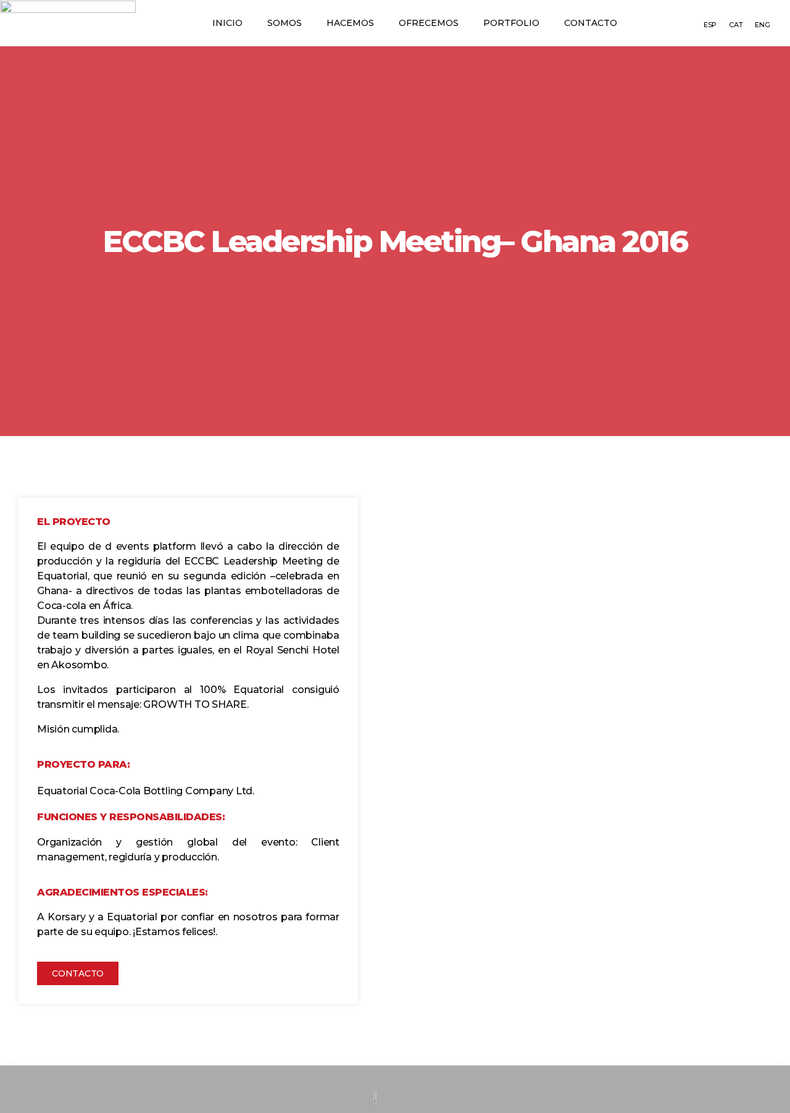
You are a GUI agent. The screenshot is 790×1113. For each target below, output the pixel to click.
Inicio (227, 22)
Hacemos (350, 22)
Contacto (590, 22)
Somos (284, 22)
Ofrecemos (429, 22)
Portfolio (511, 22)
